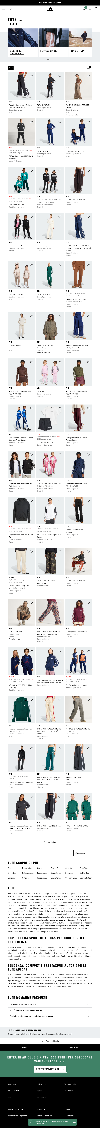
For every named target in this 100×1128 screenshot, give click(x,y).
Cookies (67, 1109)
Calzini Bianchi (25, 878)
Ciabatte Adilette (11, 873)
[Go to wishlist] (10, 9)
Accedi (25, 1047)
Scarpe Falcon (86, 878)
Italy (53, 1124)
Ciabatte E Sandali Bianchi (55, 878)
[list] (46, 68)
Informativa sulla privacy (17, 1116)
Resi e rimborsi (42, 1084)
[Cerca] (90, 9)
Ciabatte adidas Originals (69, 868)
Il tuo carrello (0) (71, 1047)
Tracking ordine (70, 1084)
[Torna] (50, 10)
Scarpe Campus (40, 868)
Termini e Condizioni (44, 1116)
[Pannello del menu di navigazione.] (4, 9)
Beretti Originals (12, 878)
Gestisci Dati (41, 1109)
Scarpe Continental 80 (71, 873)
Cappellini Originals (41, 873)
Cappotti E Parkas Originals (55, 873)
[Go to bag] (96, 9)
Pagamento (69, 1090)
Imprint (39, 1090)
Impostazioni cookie (15, 1109)
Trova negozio (41, 1097)
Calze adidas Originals (27, 873)
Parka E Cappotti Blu (56, 868)
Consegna (12, 1084)
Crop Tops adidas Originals (84, 868)
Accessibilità (69, 1116)
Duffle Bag (84, 873)
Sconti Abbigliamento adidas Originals (14, 868)
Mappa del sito (13, 1090)
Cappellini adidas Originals (41, 878)
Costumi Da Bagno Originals (70, 878)
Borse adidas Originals (27, 868)
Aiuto (10, 1097)
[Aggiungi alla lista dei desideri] (31, 76)
